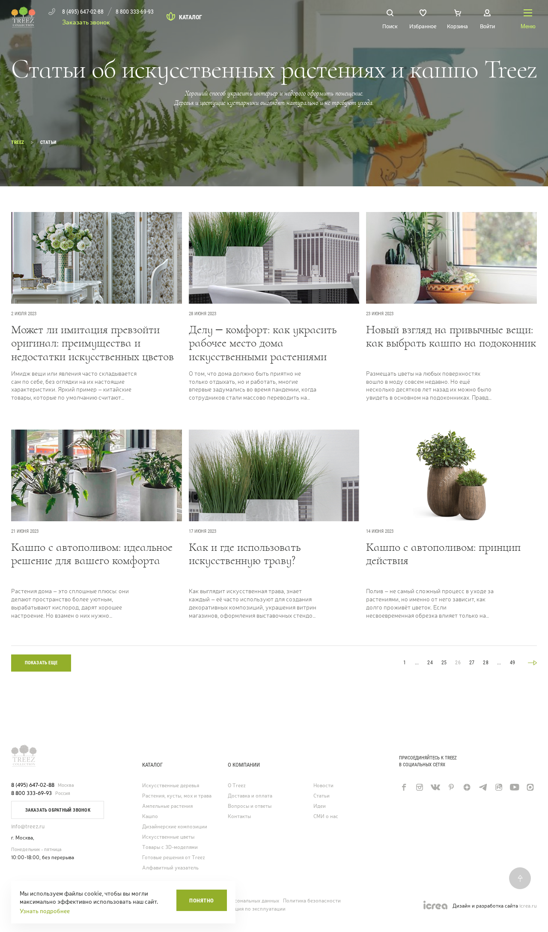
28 (485, 663)
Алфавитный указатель (170, 868)
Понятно (201, 900)
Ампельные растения (167, 806)
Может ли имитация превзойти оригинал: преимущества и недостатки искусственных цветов (92, 343)
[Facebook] (403, 787)
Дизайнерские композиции (174, 827)
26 (457, 663)
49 (512, 663)
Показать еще (41, 663)
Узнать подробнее (45, 911)
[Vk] (435, 787)
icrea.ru (528, 906)
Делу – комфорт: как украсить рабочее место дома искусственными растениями (263, 343)
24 (429, 663)
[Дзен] (466, 787)
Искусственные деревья (170, 786)
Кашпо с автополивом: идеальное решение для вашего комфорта (92, 554)
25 (444, 663)
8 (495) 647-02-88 (32, 785)
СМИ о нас (325, 816)
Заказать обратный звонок (57, 810)
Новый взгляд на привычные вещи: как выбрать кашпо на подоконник (451, 336)
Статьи (321, 796)
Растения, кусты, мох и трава (176, 796)
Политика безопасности (312, 900)
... (417, 663)
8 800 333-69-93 (31, 793)
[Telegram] (482, 787)
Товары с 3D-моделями (170, 847)
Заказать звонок (86, 22)
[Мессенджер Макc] (530, 787)
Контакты (239, 816)
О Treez (237, 786)
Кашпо (150, 816)
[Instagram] (419, 787)
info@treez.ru (28, 826)
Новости (323, 786)
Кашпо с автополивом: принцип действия (443, 554)
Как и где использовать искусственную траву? (245, 554)
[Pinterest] (451, 787)
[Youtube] (514, 787)
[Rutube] (498, 787)
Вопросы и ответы (249, 806)
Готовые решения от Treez (173, 857)
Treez (17, 142)
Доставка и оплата (250, 796)
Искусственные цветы (168, 837)
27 (471, 663)
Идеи (319, 806)
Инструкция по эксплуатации (250, 908)
